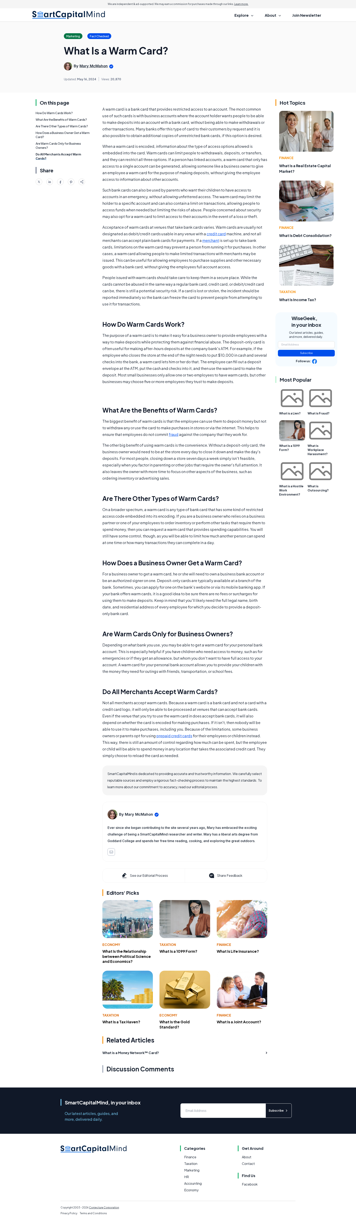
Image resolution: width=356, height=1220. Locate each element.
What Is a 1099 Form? (178, 951)
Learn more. (241, 4)
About (246, 1157)
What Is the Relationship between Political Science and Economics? (126, 956)
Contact (248, 1163)
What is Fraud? (318, 413)
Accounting (193, 1183)
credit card (216, 233)
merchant (210, 240)
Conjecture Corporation (104, 1207)
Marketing (191, 1170)
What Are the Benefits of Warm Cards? (61, 119)
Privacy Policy (69, 1213)
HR (186, 1177)
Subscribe (306, 353)
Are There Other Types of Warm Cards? (62, 126)
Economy (111, 944)
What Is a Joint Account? (239, 1021)
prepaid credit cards (174, 735)
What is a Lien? (290, 413)
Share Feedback (229, 875)
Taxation (167, 944)
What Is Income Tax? (297, 299)
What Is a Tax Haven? (121, 1021)
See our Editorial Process (149, 875)
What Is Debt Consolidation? (305, 235)
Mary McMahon (94, 66)
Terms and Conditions (93, 1213)
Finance (224, 944)
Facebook (250, 1184)
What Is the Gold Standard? (174, 1024)
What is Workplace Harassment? (318, 450)
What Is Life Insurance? (238, 951)
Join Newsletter (306, 15)
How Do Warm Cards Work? (54, 113)
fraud (173, 434)
